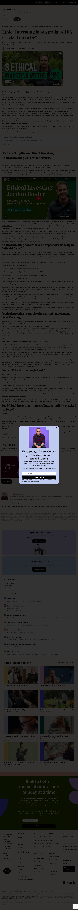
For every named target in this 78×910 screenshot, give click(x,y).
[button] (56, 428)
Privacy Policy (42, 479)
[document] (39, 455)
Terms (27, 479)
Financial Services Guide (33, 479)
